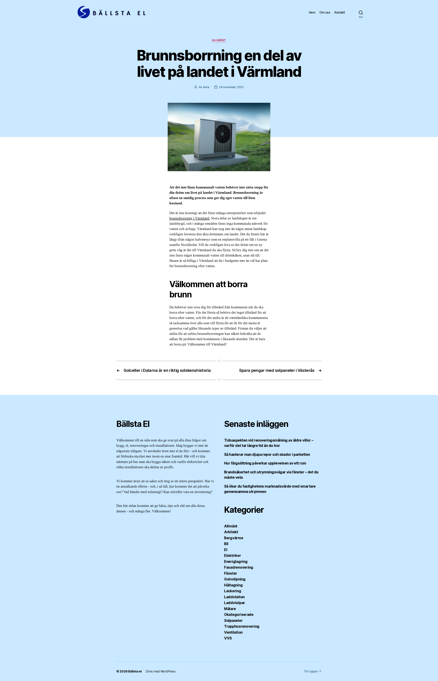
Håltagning (233, 585)
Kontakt (339, 12)
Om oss (324, 12)
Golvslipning (235, 579)
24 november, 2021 (231, 87)
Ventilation (233, 632)
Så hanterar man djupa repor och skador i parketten (267, 454)
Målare (230, 609)
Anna (206, 87)
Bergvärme (233, 538)
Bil (226, 544)
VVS (228, 638)
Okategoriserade (239, 614)
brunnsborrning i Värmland (189, 218)
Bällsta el (134, 671)
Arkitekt (231, 532)
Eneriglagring (236, 561)
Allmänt (219, 40)
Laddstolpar (234, 603)
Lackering (232, 591)
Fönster (230, 573)
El (225, 550)
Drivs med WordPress (160, 671)
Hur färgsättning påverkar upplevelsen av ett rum (265, 463)
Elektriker (232, 555)
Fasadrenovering (238, 567)
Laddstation (234, 597)
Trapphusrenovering (241, 626)
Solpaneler (233, 620)
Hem (312, 12)
